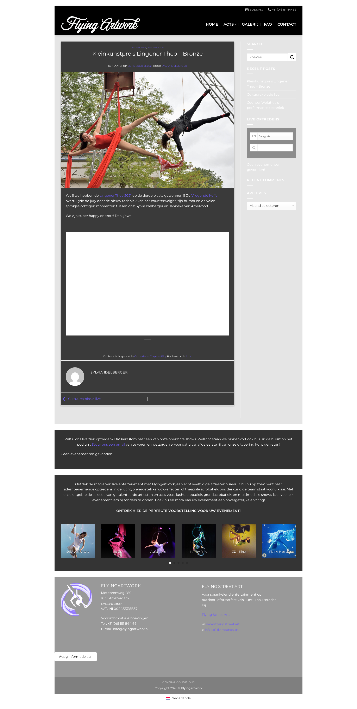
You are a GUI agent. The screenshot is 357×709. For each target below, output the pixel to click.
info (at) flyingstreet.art (222, 630)
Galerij (250, 24)
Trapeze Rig (156, 47)
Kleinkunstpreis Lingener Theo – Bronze (268, 84)
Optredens (138, 47)
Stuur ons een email (108, 444)
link (188, 356)
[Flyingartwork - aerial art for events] (100, 24)
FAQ (268, 24)
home (212, 24)
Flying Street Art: (216, 615)
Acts (229, 24)
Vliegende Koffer (205, 195)
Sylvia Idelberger (174, 65)
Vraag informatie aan (76, 657)
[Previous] (67, 544)
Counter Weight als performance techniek (265, 105)
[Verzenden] (292, 57)
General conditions (178, 682)
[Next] (289, 544)
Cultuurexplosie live (84, 399)
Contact (286, 24)
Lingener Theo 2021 (116, 195)
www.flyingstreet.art (223, 624)
